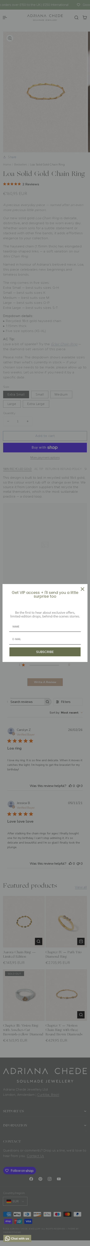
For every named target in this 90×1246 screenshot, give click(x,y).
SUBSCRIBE (45, 651)
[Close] (82, 589)
